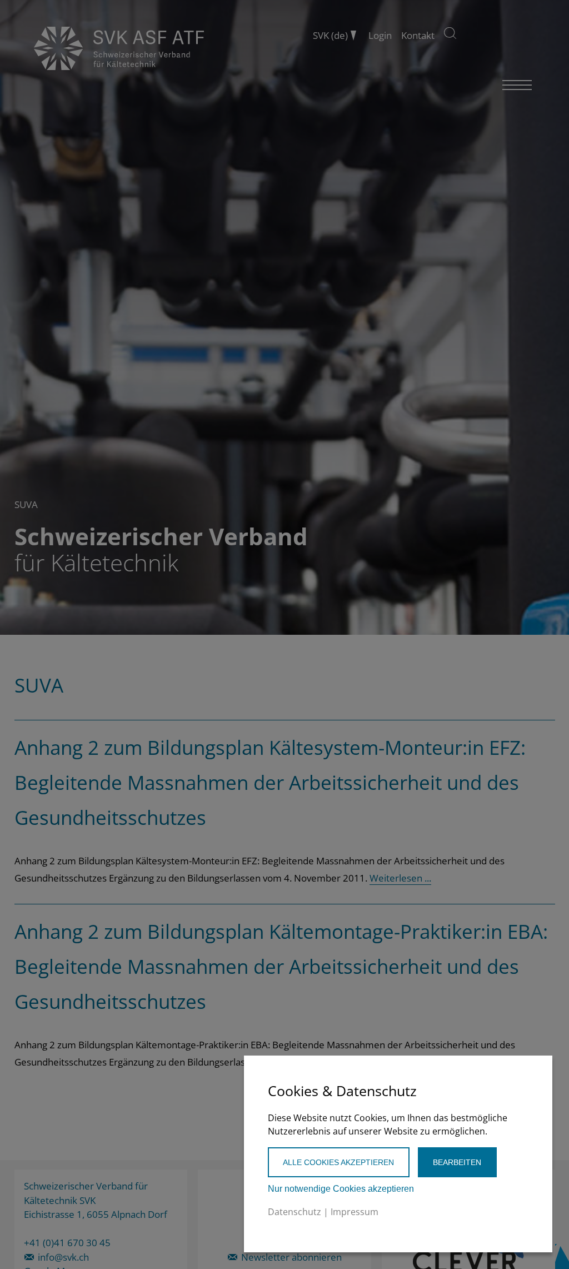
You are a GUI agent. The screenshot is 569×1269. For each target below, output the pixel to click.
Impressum (354, 1212)
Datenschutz (294, 1212)
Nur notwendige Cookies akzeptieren (341, 1188)
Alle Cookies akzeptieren (338, 1162)
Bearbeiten (457, 1162)
